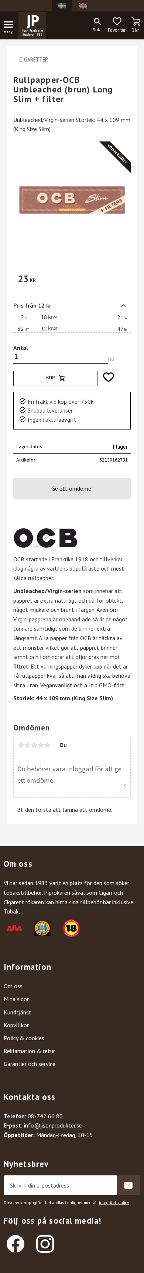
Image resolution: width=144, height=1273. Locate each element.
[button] (11, 25)
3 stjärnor (34, 745)
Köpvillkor (16, 1025)
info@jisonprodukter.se (53, 1125)
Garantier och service (29, 1063)
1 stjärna (20, 745)
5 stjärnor (47, 745)
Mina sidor (16, 999)
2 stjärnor (27, 745)
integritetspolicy (114, 1202)
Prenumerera (128, 1185)
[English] (83, 5)
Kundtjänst (17, 1012)
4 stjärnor (40, 745)
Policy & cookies (24, 1038)
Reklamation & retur (29, 1051)
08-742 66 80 (45, 1116)
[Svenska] (62, 5)
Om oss (13, 986)
